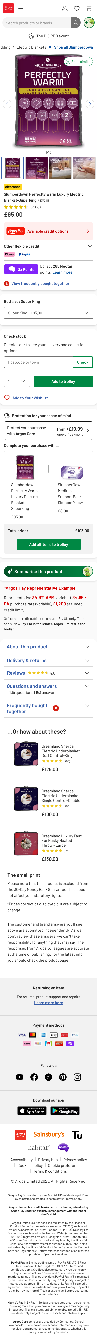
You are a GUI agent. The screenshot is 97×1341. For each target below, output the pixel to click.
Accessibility (21, 1159)
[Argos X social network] (48, 1077)
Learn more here (48, 1002)
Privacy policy (75, 1159)
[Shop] (21, 9)
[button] (78, 61)
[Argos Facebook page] (34, 1077)
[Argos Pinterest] (63, 1077)
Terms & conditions (50, 1171)
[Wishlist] (77, 9)
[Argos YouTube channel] (20, 1077)
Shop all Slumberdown (73, 47)
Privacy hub (48, 1159)
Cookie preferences (65, 1165)
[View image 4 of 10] (84, 168)
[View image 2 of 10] (37, 168)
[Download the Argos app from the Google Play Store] (65, 1114)
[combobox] (36, 22)
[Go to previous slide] (7, 104)
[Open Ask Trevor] (89, 22)
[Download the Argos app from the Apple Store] (32, 1114)
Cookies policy (30, 1165)
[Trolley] (89, 9)
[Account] (65, 9)
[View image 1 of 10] (12, 168)
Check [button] (82, 362)
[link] (48, 282)
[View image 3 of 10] (60, 168)
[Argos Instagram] (77, 1077)
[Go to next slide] (90, 104)
